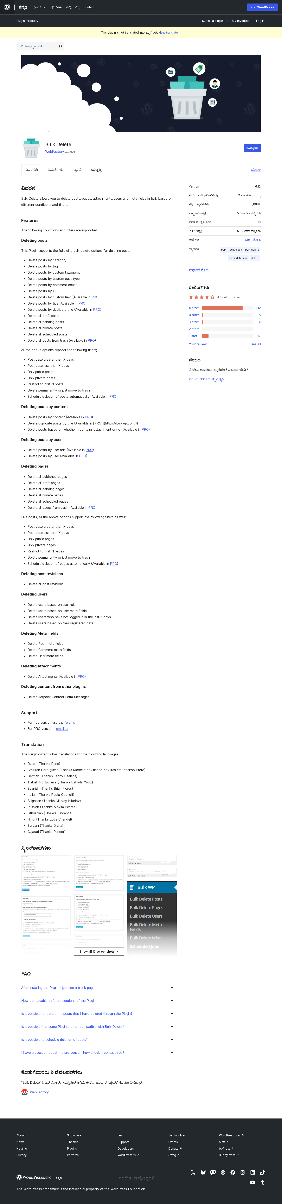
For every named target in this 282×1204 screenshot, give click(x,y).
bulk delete (252, 249)
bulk (223, 249)
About (21, 1135)
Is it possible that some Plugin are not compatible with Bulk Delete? (72, 1027)
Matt (224, 1142)
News (20, 1142)
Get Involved (177, 1135)
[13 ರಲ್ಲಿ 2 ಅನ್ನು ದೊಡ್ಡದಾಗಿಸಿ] (65, 902)
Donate (175, 1148)
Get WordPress (262, 7)
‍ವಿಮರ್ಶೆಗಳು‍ (55, 170)
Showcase (74, 1135)
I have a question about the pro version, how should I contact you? (72, 1053)
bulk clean (236, 249)
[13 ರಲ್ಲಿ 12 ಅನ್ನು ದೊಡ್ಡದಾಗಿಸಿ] (171, 886)
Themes (72, 1142)
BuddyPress (229, 1155)
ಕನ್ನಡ (59, 1177)
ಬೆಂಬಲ (256, 170)
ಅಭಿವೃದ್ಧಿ (95, 170)
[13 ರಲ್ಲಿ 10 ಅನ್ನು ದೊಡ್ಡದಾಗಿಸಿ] (171, 861)
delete (255, 258)
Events (173, 1142)
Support (123, 1142)
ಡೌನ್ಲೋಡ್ (252, 148)
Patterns (73, 1155)
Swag (174, 1155)
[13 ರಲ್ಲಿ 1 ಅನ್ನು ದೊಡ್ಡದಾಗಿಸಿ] (65, 861)
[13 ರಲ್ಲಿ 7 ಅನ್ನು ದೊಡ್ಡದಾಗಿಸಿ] (118, 940)
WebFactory (54, 151)
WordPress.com (231, 1135)
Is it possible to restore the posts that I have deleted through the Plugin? (76, 1014)
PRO (94, 297)
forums (70, 722)
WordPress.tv (129, 1155)
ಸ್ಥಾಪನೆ (76, 170)
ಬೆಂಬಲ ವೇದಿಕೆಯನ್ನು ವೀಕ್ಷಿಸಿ (206, 379)
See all (256, 344)
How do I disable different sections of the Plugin (58, 1001)
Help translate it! (170, 32)
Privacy (22, 1155)
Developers (126, 1148)
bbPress (226, 1148)
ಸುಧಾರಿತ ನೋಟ (199, 270)
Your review (198, 344)
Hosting (22, 1148)
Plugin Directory (27, 20)
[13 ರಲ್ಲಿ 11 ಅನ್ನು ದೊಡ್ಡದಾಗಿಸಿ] (171, 873)
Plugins (72, 1148)
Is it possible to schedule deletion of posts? (54, 1040)
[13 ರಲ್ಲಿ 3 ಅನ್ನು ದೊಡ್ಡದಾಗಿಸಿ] (65, 949)
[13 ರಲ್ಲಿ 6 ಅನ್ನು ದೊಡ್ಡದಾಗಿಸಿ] (118, 900)
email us (62, 729)
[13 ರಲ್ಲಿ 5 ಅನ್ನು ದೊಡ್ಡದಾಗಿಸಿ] (118, 861)
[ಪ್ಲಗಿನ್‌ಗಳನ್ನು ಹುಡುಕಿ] (60, 46)
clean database (238, 258)
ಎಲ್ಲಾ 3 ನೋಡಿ (253, 240)
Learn (121, 1135)
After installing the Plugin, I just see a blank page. (58, 988)
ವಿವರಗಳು (32, 170)
